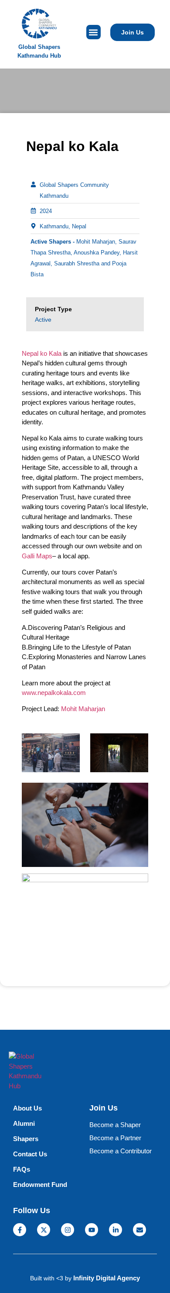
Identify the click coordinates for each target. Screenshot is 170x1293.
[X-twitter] (43, 1229)
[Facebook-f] (19, 1229)
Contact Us (30, 1154)
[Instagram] (67, 1229)
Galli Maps (37, 556)
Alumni (24, 1123)
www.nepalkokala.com (54, 692)
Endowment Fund (40, 1184)
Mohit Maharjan (83, 708)
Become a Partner (115, 1138)
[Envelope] (139, 1229)
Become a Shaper (115, 1124)
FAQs (21, 1169)
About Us (27, 1108)
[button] (93, 32)
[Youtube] (91, 1229)
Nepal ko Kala (41, 353)
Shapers (25, 1138)
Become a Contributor (120, 1151)
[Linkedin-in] (115, 1229)
